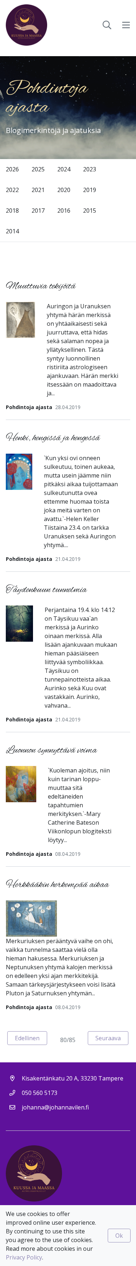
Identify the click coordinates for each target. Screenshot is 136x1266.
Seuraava (111, 1038)
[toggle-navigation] (126, 25)
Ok (119, 1236)
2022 (12, 190)
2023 (89, 169)
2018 (12, 211)
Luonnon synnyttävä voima (51, 750)
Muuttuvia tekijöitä (40, 286)
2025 (38, 169)
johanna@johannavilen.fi (55, 1107)
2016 (63, 211)
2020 (63, 190)
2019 (89, 190)
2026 (12, 169)
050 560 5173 (39, 1093)
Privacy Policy (24, 1257)
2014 (12, 231)
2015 (89, 211)
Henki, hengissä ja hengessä (53, 438)
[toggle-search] (107, 25)
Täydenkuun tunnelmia (46, 590)
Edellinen (31, 1038)
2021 (38, 190)
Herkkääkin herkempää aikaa (57, 885)
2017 (38, 211)
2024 (63, 169)
